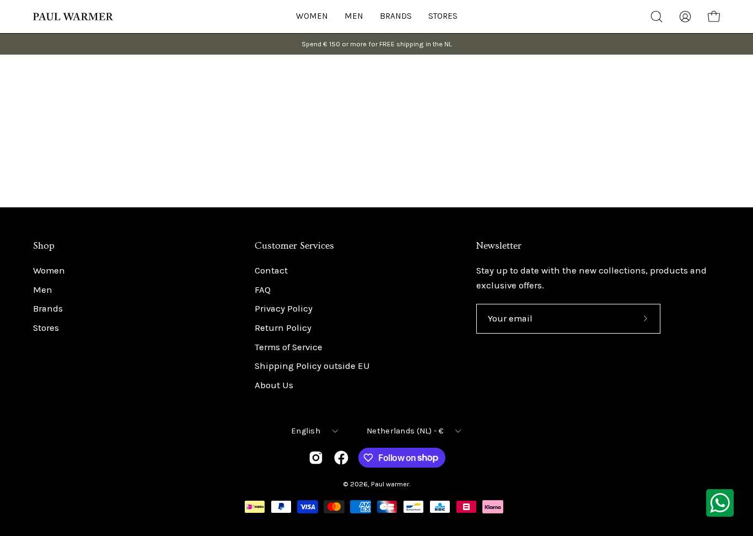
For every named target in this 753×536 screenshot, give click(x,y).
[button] (443, 16)
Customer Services (294, 245)
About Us (274, 385)
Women (49, 270)
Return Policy (283, 328)
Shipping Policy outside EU (312, 366)
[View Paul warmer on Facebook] (341, 457)
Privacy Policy (284, 309)
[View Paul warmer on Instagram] (316, 457)
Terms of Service (288, 347)
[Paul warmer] (74, 16)
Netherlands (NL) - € (405, 431)
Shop (44, 245)
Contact (271, 270)
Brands (48, 309)
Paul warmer (390, 484)
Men (42, 290)
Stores (46, 328)
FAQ (263, 290)
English (305, 431)
